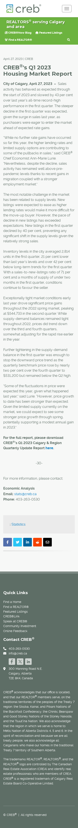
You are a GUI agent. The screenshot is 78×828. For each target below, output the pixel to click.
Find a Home (12, 602)
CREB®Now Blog (19, 32)
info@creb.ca (18, 653)
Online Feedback (15, 631)
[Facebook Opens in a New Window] (12, 661)
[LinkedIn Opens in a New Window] (28, 661)
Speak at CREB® (15, 621)
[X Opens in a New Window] (20, 661)
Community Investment (19, 626)
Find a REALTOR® (20, 39)
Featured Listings (50, 32)
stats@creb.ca (25, 494)
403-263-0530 (19, 648)
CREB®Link (11, 616)
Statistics (18, 524)
